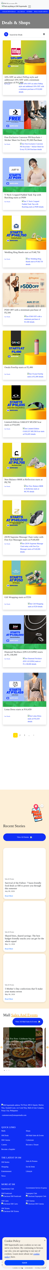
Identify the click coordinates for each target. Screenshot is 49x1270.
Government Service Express (36, 1188)
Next (47, 1047)
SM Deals (5, 1135)
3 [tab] (9, 1070)
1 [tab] (4, 1070)
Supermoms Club (7, 1189)
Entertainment (6, 1171)
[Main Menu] (29, 6)
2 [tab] (6, 1070)
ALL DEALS (21, 11)
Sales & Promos (31, 1161)
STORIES (29, 11)
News (3, 1176)
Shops (28, 1131)
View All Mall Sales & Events (26, 1022)
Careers (4, 1145)
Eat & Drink (30, 1167)
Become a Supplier (8, 1149)
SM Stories (5, 1162)
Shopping (4, 1167)
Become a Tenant (32, 1145)
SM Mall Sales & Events (35, 1135)
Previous (1, 1047)
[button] (14, 6)
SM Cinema (5, 1140)
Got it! (24, 1263)
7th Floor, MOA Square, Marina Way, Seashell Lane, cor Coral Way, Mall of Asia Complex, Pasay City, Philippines (22, 1108)
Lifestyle (29, 1171)
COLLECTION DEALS (9, 11)
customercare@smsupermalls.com (14, 1115)
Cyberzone (30, 1140)
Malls (3, 1131)
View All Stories (23, 837)
